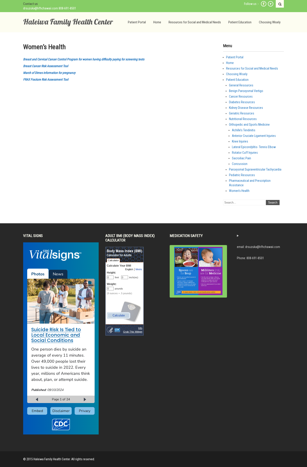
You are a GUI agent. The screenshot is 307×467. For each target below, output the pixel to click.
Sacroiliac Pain (241, 158)
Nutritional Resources (243, 119)
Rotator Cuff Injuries (245, 152)
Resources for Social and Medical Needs (195, 22)
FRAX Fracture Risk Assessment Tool (45, 79)
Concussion (239, 164)
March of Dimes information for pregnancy (49, 73)
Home (157, 22)
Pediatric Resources (242, 175)
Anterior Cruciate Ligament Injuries (254, 136)
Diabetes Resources (242, 102)
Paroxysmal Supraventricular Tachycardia (255, 169)
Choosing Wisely (269, 22)
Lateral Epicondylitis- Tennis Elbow (254, 147)
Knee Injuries (240, 141)
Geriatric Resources (241, 113)
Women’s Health (239, 191)
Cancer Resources (241, 96)
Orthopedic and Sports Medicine (249, 124)
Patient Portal (137, 22)
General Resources (241, 85)
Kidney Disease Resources (246, 108)
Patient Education (239, 22)
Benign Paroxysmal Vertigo (246, 91)
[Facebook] (263, 6)
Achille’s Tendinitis (243, 130)
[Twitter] (270, 6)
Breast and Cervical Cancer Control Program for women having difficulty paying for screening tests (83, 59)
